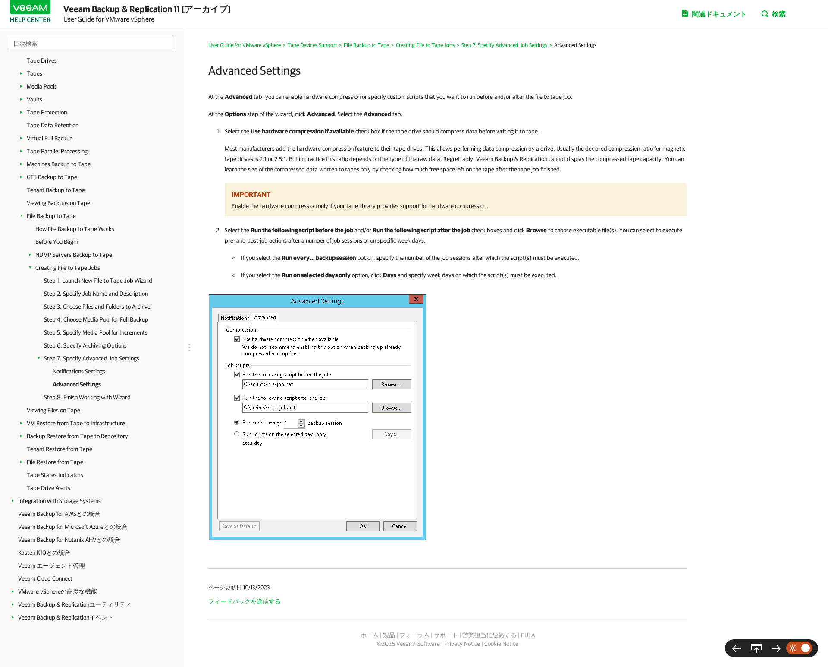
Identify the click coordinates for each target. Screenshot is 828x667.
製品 (389, 635)
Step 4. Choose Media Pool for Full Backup (96, 319)
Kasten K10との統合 (44, 552)
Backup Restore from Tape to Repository (77, 436)
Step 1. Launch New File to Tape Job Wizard (98, 280)
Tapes (34, 73)
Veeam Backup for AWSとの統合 (59, 513)
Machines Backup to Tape (59, 164)
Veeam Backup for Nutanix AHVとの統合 (69, 539)
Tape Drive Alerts (48, 487)
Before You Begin (56, 241)
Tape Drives (42, 60)
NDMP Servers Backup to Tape (73, 254)
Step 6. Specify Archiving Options (85, 345)
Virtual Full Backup (50, 138)
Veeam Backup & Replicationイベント (65, 617)
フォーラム (414, 635)
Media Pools (42, 86)
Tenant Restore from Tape (59, 449)
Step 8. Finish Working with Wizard (87, 397)
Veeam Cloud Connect (45, 578)
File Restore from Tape (55, 461)
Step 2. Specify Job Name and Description (96, 293)
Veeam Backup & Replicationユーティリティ (75, 604)
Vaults (34, 99)
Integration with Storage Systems (59, 500)
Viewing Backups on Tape (58, 202)
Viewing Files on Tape (53, 410)
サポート (446, 635)
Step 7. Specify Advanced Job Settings (91, 358)
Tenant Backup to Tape (56, 190)
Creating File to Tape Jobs (67, 267)
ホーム (370, 635)
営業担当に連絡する (489, 635)
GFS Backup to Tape (52, 177)
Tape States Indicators (55, 474)
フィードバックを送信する (244, 601)
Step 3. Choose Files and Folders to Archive (97, 306)
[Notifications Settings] (736, 648)
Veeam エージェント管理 (51, 565)
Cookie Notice (501, 643)
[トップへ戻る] (756, 648)
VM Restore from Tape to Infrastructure (76, 423)
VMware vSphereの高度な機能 (57, 591)
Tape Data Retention (52, 125)
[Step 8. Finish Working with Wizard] (776, 648)
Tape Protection (47, 112)
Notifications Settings (79, 371)
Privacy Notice (462, 643)
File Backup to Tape (51, 215)
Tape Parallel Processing (57, 151)
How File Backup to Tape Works (74, 228)
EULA (528, 635)
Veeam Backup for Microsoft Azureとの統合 (73, 526)
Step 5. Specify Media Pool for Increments (95, 332)
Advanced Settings (77, 384)
